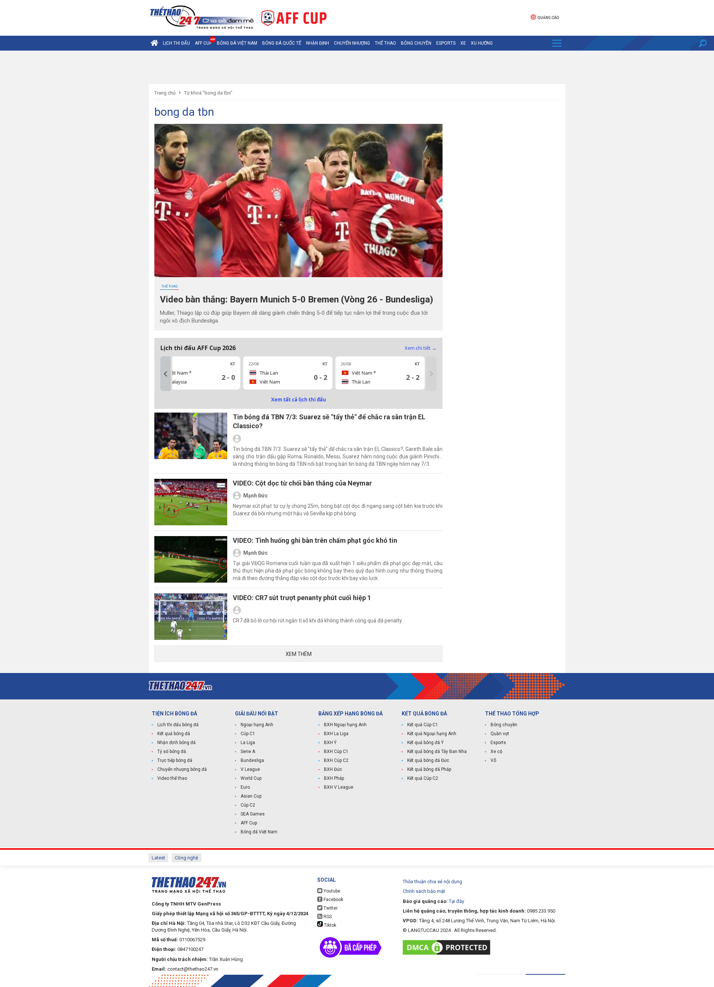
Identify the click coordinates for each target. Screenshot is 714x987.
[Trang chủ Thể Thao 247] (154, 43)
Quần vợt (500, 733)
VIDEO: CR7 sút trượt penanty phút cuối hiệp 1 (302, 598)
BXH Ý (330, 742)
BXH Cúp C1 (336, 751)
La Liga (248, 742)
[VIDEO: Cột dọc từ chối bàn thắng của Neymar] (190, 502)
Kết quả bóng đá (173, 733)
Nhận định (317, 43)
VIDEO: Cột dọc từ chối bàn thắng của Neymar (302, 483)
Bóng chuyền (416, 43)
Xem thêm (299, 654)
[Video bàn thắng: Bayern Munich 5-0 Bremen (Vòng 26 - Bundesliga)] (298, 200)
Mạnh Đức (255, 496)
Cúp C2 (248, 805)
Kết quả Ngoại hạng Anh (431, 733)
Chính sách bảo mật (424, 891)
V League (250, 769)
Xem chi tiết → (421, 348)
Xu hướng (482, 43)
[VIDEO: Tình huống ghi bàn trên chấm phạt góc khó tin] (190, 559)
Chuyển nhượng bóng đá (182, 769)
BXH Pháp (334, 778)
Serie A (248, 751)
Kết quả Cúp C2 (422, 778)
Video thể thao (172, 778)
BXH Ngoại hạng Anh (345, 724)
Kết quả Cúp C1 (422, 724)
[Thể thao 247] (201, 17)
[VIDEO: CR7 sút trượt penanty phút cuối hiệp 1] (190, 616)
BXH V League (338, 787)
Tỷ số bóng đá (171, 751)
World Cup (251, 778)
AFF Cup (249, 823)
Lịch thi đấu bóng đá (178, 724)
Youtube (331, 891)
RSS (327, 916)
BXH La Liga (336, 733)
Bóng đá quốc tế (281, 43)
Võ (493, 760)
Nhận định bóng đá (176, 742)
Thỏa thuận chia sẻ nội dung (432, 881)
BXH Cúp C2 (336, 760)
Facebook (332, 899)
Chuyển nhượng (352, 43)
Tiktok (329, 925)
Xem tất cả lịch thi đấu (298, 399)
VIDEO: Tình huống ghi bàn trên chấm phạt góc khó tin (315, 540)
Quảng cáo (548, 18)
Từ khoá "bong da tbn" (208, 93)
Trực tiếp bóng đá (174, 760)
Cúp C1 (248, 733)
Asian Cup (251, 796)
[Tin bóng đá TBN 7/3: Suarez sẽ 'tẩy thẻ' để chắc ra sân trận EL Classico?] (190, 440)
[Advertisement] (357, 67)
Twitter (330, 908)
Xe (463, 43)
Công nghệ (186, 858)
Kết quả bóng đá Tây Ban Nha (437, 751)
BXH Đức (333, 769)
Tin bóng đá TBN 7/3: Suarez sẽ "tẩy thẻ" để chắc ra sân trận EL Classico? (329, 421)
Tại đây (456, 901)
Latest (158, 858)
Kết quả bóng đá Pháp (429, 769)
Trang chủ (165, 93)
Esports (446, 43)
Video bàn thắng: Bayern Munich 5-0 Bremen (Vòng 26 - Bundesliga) (296, 299)
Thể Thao (385, 43)
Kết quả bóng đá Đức (428, 760)
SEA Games (253, 814)
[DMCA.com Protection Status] (448, 947)
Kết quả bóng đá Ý (425, 742)
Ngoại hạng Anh (257, 724)
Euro (245, 787)
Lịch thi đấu (176, 43)
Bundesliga (252, 760)
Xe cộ (496, 751)
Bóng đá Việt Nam (237, 43)
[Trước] (165, 373)
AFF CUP (203, 43)
